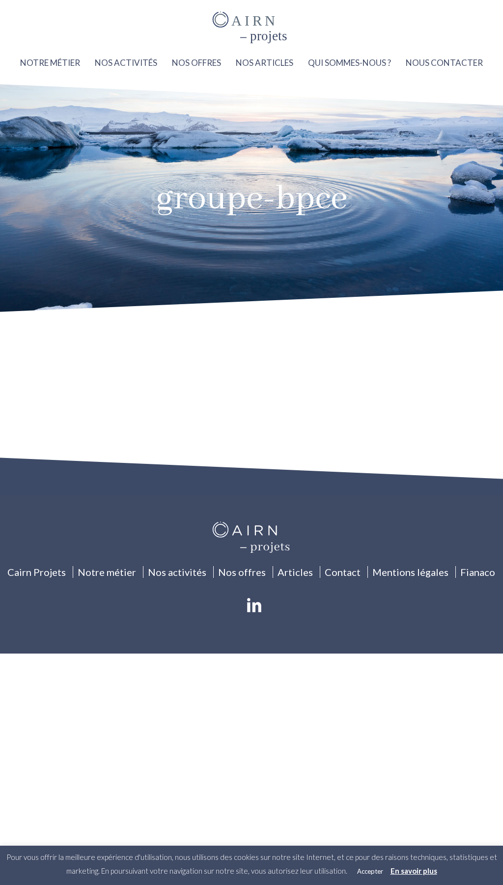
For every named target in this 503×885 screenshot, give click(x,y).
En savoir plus (414, 870)
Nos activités (126, 62)
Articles (295, 572)
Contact (343, 572)
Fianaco (477, 572)
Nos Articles (264, 62)
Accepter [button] (370, 871)
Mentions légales (410, 572)
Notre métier (50, 62)
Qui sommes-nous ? (349, 62)
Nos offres (196, 62)
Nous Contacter (444, 62)
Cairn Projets (36, 572)
